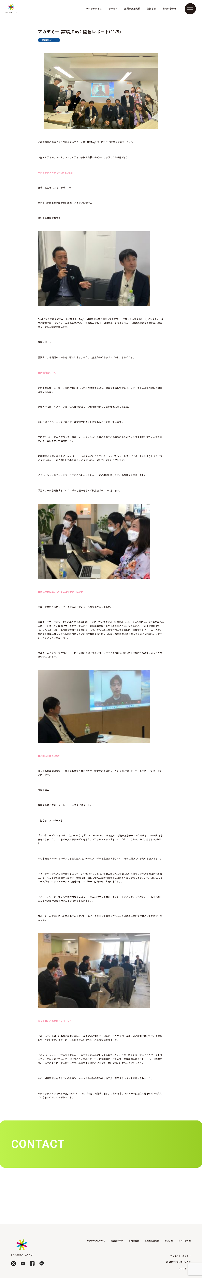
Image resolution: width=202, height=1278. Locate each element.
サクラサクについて (96, 1240)
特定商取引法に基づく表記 (178, 1262)
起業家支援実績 (132, 8)
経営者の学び (117, 1240)
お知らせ (151, 8)
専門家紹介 (134, 1240)
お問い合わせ (169, 8)
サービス (113, 8)
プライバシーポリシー (180, 1256)
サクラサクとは (94, 8)
